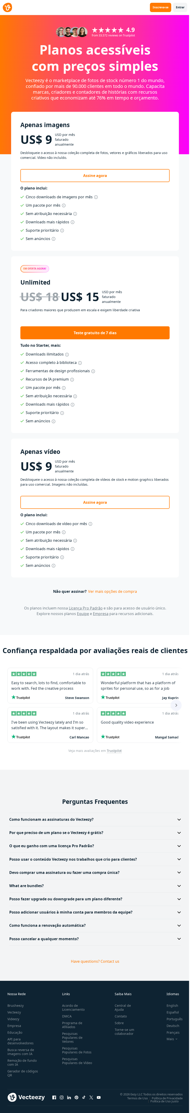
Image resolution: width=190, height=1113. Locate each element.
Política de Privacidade (163, 1098)
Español (169, 1012)
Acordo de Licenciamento (72, 1007)
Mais (167, 1039)
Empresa (100, 613)
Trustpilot (114, 750)
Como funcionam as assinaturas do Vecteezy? (51, 819)
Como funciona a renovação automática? (47, 925)
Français (169, 1032)
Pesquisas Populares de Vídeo (71, 1063)
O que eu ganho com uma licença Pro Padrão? (51, 845)
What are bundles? (26, 885)
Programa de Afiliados (71, 1025)
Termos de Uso (134, 1098)
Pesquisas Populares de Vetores (71, 1037)
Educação (14, 1032)
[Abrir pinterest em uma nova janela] (76, 1097)
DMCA (66, 1016)
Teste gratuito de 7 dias (95, 332)
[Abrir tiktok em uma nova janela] (84, 1097)
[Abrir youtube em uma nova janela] (99, 1097)
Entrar (180, 7)
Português (171, 1019)
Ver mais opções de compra (112, 591)
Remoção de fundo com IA (22, 1062)
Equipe (83, 613)
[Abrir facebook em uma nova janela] (54, 1097)
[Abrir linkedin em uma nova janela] (69, 1097)
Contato (119, 1016)
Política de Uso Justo (161, 1101)
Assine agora (95, 175)
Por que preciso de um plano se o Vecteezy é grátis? (56, 832)
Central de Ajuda (121, 1007)
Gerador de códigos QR (22, 1073)
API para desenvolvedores (20, 1041)
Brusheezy (15, 1005)
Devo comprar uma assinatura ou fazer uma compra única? (64, 872)
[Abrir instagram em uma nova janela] (61, 1097)
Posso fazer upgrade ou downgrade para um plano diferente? (65, 898)
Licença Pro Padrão (86, 608)
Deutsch (169, 1025)
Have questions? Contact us (93, 961)
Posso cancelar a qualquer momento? (44, 938)
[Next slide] (176, 705)
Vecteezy (14, 1012)
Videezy (13, 1019)
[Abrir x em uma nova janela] (91, 1097)
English (169, 1005)
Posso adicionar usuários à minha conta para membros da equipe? (71, 912)
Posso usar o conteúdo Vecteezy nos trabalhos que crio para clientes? (73, 859)
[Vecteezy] (7, 7)
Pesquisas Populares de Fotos (76, 1050)
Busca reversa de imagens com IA (20, 1052)
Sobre (117, 1023)
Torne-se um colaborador (122, 1031)
